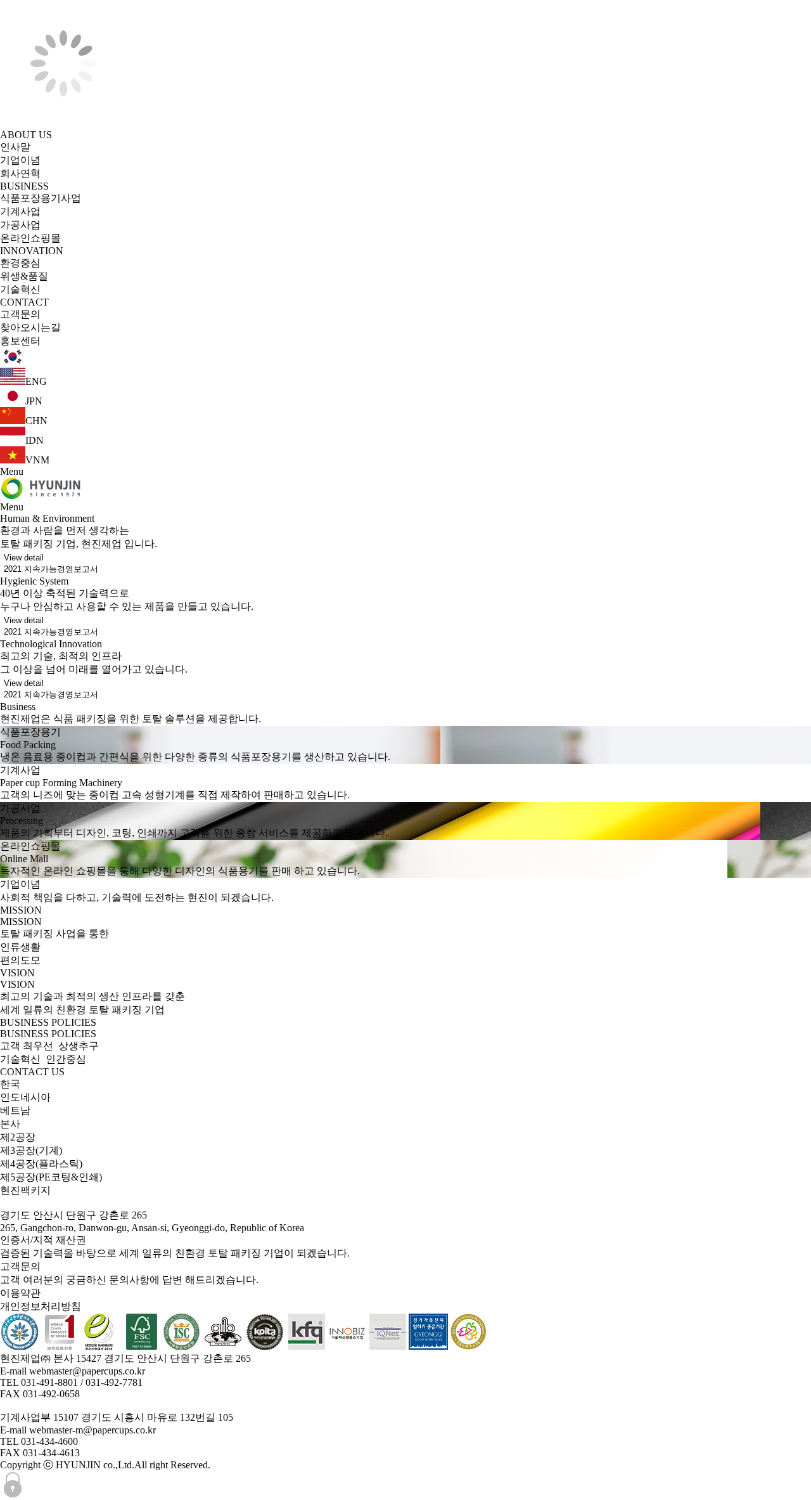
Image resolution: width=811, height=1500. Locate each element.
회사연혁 (20, 173)
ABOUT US (26, 134)
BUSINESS (24, 186)
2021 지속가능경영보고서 (51, 569)
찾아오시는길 (30, 327)
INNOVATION (31, 250)
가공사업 (20, 224)
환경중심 (20, 262)
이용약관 (20, 1293)
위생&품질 (24, 276)
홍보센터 (20, 340)
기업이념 (20, 160)
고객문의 (20, 314)
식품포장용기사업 (40, 198)
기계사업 (20, 211)
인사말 (15, 146)
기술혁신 (20, 289)
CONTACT (24, 302)
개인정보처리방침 (40, 1306)
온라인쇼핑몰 (30, 238)
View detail (24, 557)
